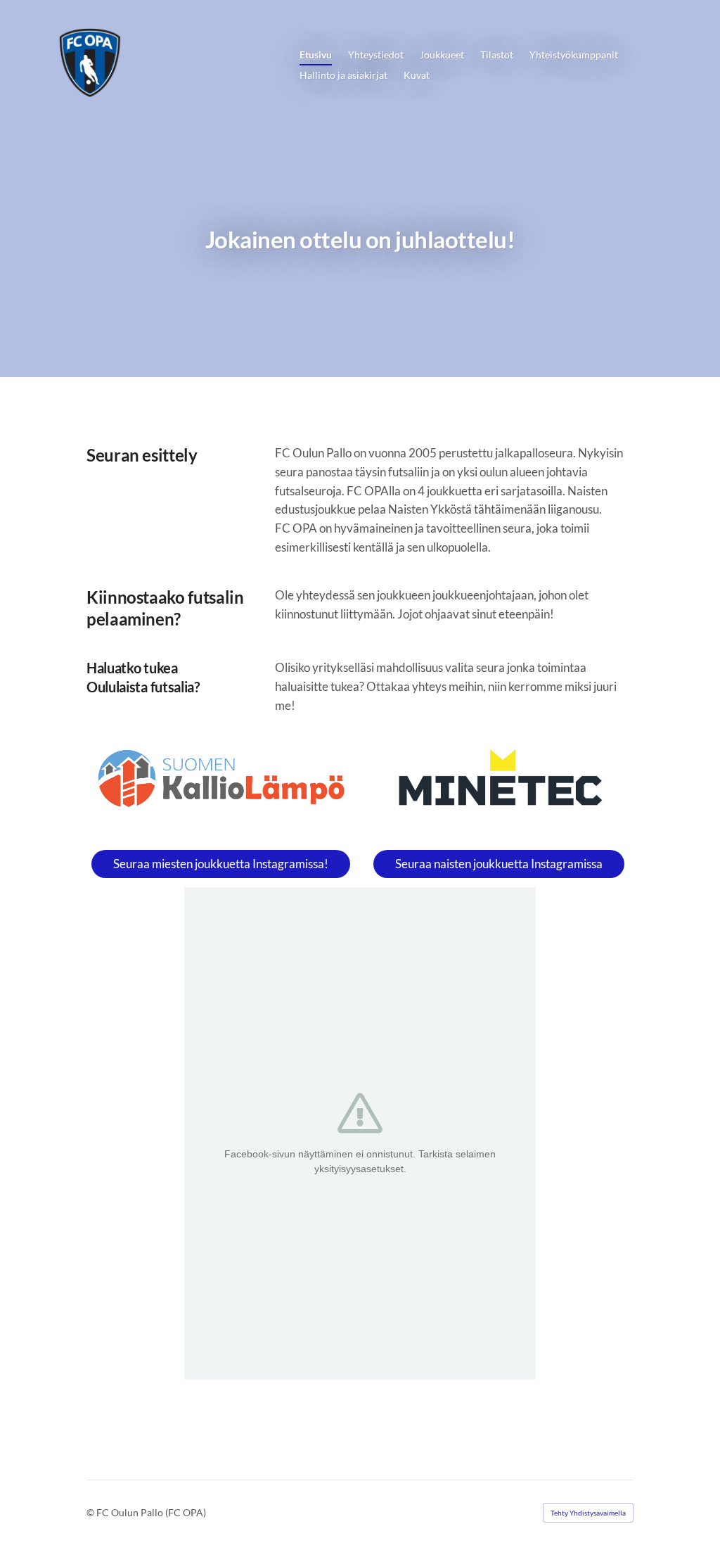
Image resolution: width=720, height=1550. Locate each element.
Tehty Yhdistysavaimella (588, 1512)
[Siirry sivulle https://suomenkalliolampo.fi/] (221, 779)
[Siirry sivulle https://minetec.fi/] (499, 782)
